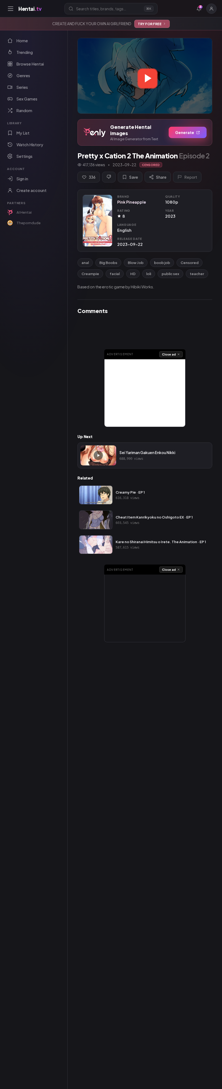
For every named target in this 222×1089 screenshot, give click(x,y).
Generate (184, 132)
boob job (162, 262)
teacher (197, 274)
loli (148, 274)
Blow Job (135, 262)
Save (133, 177)
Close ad (169, 354)
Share (161, 177)
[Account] (211, 9)
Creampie (90, 274)
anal (85, 262)
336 (92, 177)
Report (190, 177)
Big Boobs (108, 262)
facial (115, 274)
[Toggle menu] (10, 9)
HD (133, 274)
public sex (170, 274)
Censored (189, 262)
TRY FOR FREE (150, 24)
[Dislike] (109, 177)
